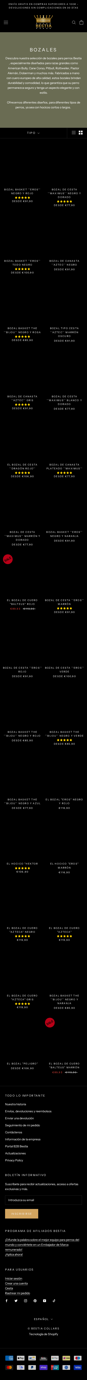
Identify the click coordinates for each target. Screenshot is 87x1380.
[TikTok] (54, 1300)
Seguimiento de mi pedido (22, 1125)
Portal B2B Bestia (16, 1146)
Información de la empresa (22, 1139)
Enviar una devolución (19, 1118)
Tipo (32, 132)
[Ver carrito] (81, 22)
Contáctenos (13, 1132)
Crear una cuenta (16, 1283)
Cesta (9, 1288)
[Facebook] (6, 1300)
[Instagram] (25, 1300)
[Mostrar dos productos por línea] (81, 132)
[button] (22, 197)
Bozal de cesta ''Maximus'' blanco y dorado (64, 400)
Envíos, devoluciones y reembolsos (28, 1111)
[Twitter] (16, 1300)
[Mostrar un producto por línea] (74, 132)
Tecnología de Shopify (43, 1334)
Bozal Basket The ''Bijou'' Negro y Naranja (64, 999)
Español (41, 1319)
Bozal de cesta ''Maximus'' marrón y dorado (23, 536)
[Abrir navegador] (6, 22)
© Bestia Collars (43, 1328)
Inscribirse (21, 1213)
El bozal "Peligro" (22, 1063)
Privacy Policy (14, 1160)
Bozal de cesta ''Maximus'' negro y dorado (64, 193)
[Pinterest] (35, 1300)
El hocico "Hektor (22, 863)
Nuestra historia (15, 1104)
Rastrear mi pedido (17, 1293)
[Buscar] (74, 22)
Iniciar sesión (13, 1278)
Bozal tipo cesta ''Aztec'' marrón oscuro (64, 332)
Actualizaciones (15, 1153)
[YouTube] (44, 1300)
